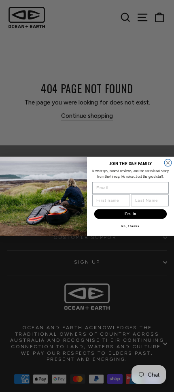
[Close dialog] (168, 162)
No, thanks (130, 226)
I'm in (130, 213)
